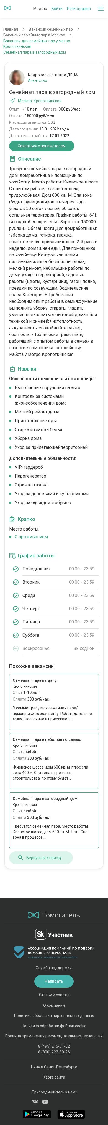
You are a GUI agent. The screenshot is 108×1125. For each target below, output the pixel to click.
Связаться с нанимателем (42, 146)
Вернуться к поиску (44, 858)
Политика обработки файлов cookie (54, 1026)
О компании (54, 1005)
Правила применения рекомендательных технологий (54, 1036)
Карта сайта (54, 1077)
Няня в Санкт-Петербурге (54, 1067)
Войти (57, 8)
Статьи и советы (54, 995)
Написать (54, 981)
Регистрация (79, 8)
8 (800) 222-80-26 (54, 1052)
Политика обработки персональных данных (54, 1015)
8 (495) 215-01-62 (54, 1046)
